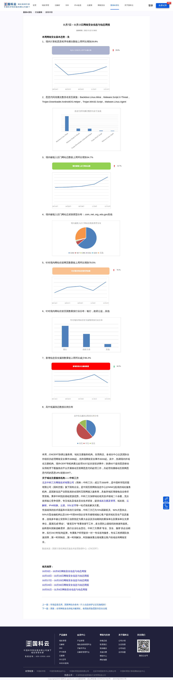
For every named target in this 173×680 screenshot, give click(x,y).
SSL (69, 505)
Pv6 (52, 505)
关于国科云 (128, 5)
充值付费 (103, 652)
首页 (34, 5)
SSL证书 (62, 659)
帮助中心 (103, 656)
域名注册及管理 (107, 501)
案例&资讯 (114, 5)
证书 (74, 505)
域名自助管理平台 (84, 644)
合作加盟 (122, 652)
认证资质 (122, 644)
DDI (67, 5)
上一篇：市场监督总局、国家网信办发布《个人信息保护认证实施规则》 (74, 605)
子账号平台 (81, 648)
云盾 (62, 505)
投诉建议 (103, 648)
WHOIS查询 (64, 663)
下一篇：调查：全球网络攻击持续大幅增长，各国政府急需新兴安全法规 (74, 608)
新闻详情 (49, 12)
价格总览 (103, 641)
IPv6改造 (77, 5)
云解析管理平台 (83, 652)
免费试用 (163, 5)
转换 (56, 505)
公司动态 (122, 648)
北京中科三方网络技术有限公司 (58, 482)
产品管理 (80, 641)
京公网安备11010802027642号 (98, 679)
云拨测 (89, 5)
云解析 (57, 5)
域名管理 (45, 5)
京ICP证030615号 (119, 679)
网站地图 (103, 660)
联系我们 (103, 644)
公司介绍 (122, 641)
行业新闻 (38, 12)
